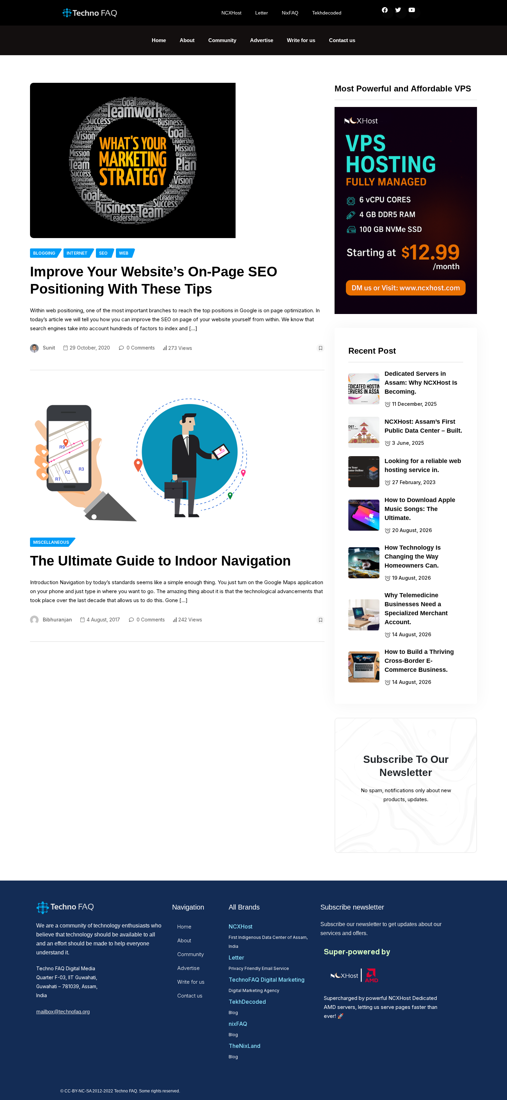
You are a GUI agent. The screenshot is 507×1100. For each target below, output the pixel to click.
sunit (49, 348)
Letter (261, 13)
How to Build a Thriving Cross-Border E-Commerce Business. (419, 660)
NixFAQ (290, 13)
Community (222, 40)
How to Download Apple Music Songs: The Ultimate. (420, 509)
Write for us (301, 40)
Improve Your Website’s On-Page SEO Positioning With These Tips (153, 280)
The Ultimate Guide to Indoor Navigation (160, 560)
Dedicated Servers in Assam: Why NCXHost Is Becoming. (421, 382)
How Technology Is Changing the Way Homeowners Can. (413, 556)
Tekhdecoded (326, 13)
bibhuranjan (57, 619)
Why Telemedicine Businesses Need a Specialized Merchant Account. (416, 609)
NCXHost (231, 13)
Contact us (342, 40)
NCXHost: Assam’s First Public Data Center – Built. (423, 426)
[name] (133, 160)
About (187, 40)
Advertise (261, 40)
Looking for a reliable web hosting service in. (423, 465)
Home (159, 40)
